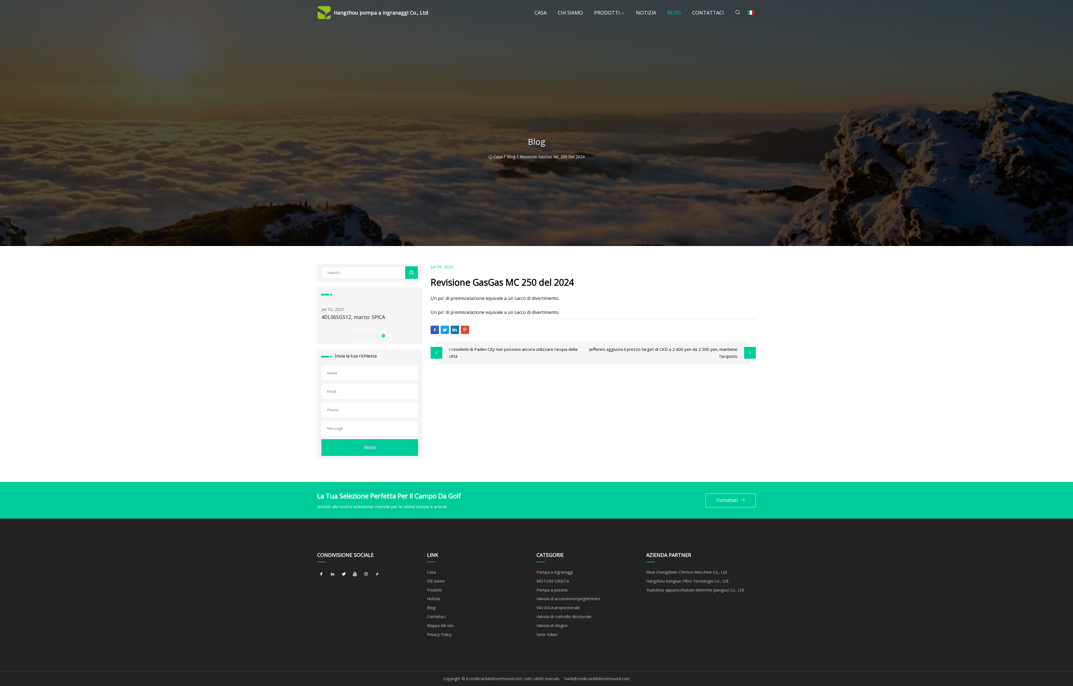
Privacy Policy (439, 634)
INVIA (370, 447)
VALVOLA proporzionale (558, 607)
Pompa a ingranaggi (554, 572)
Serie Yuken (546, 634)
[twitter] (344, 574)
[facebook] (321, 574)
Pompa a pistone (552, 590)
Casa (541, 12)
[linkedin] (332, 574)
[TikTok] (377, 574)
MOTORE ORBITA (552, 581)
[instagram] (366, 574)
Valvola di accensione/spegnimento (568, 598)
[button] (356, 335)
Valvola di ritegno (552, 625)
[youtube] (355, 574)
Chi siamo (570, 12)
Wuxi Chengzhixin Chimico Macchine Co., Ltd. (687, 572)
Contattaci (708, 12)
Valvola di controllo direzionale (564, 616)
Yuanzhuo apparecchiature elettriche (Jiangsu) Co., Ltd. (695, 590)
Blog (674, 12)
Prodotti (607, 12)
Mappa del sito (440, 625)
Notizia (646, 12)
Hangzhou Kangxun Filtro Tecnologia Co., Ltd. (687, 581)
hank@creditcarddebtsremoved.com (597, 678)
